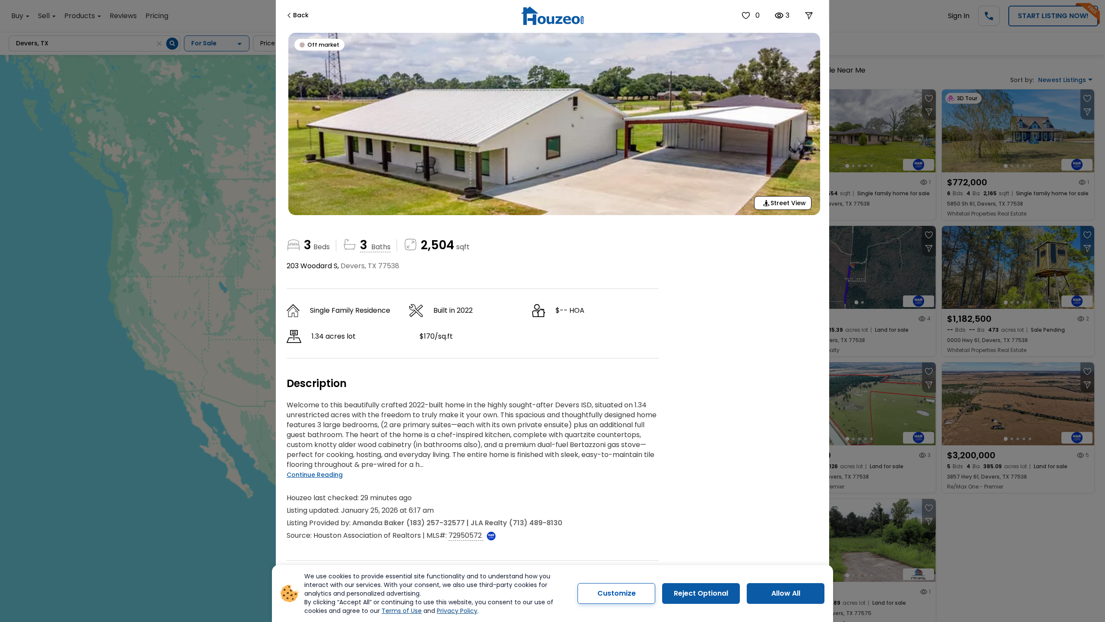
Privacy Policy (457, 610)
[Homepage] (552, 15)
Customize (616, 593)
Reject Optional (701, 593)
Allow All (785, 593)
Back (301, 15)
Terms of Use (402, 610)
